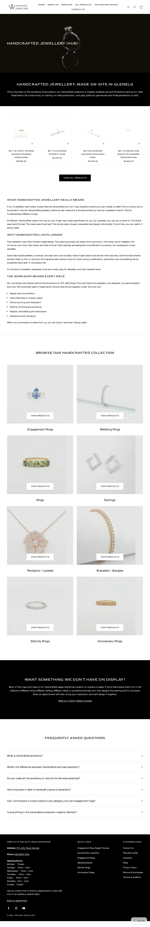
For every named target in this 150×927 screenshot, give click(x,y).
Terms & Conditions (132, 877)
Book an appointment (17, 900)
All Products (83, 5)
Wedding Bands (84, 862)
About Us (53, 5)
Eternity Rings (83, 867)
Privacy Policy (130, 867)
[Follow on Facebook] (8, 908)
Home (41, 5)
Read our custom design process (75, 700)
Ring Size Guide (130, 853)
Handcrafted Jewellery (88, 853)
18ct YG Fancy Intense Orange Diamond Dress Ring (21, 154)
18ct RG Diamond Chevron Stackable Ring (93, 154)
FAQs (125, 862)
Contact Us (78, 9)
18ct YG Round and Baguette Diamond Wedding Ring (128, 154)
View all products (75, 178)
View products (40, 415)
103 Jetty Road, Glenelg (27, 848)
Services (67, 5)
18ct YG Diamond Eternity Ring (57, 152)
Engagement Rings (86, 858)
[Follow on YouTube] (23, 908)
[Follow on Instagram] (16, 908)
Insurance (127, 858)
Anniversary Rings (85, 872)
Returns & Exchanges (133, 872)
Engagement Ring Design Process (93, 848)
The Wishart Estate (106, 5)
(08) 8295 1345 (22, 854)
